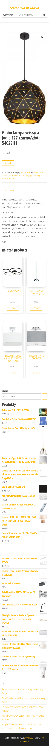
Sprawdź (8, 163)
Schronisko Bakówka (24, 7)
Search (5, 390)
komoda (10, 175)
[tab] (11, 190)
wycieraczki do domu (8, 178)
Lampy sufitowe (25, 172)
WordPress (28, 737)
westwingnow (38, 175)
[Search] (44, 396)
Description (10, 190)
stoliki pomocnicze (19, 175)
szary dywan (29, 175)
